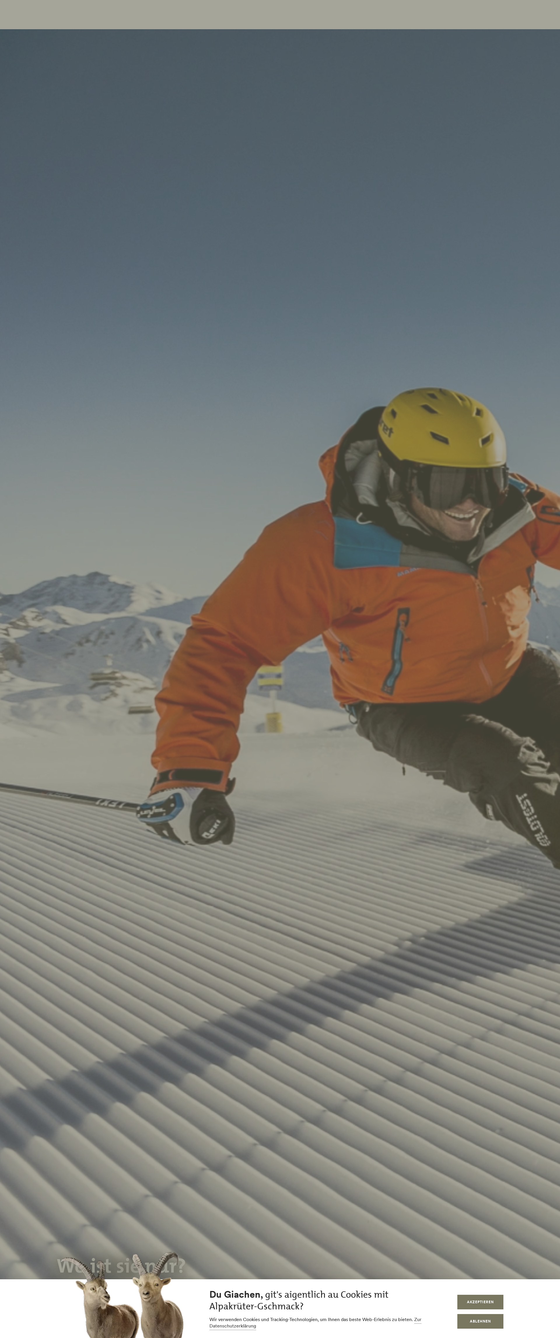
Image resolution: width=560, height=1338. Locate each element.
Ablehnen (480, 1321)
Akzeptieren (480, 1302)
